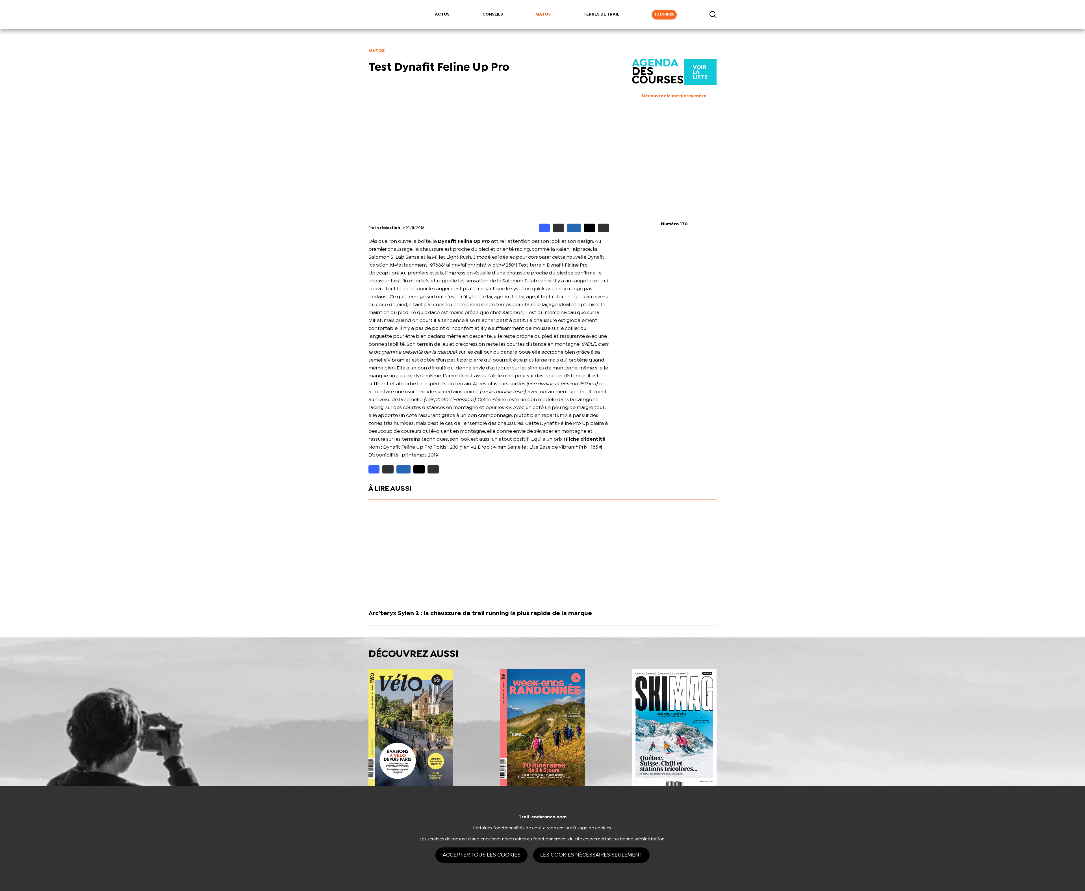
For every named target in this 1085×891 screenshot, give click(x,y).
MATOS (543, 14)
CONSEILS (492, 14)
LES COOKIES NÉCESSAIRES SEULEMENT (591, 855)
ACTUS (442, 14)
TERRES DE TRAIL (601, 14)
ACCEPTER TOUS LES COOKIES (481, 855)
